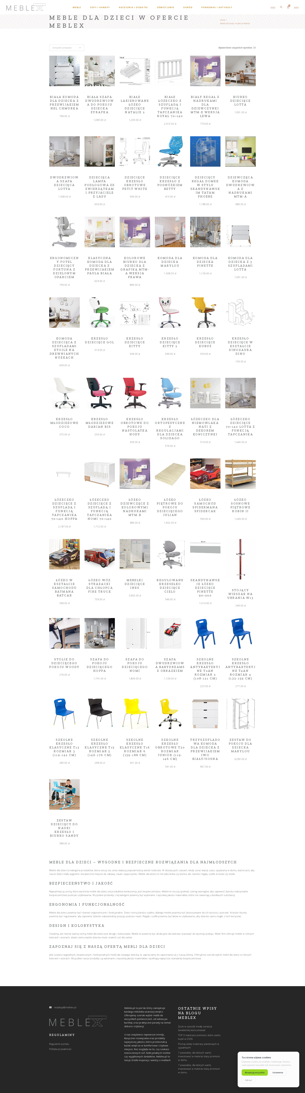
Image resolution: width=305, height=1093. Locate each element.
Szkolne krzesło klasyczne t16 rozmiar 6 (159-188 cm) (135, 747)
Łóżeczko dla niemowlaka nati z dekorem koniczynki (205, 426)
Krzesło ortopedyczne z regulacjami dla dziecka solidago (170, 428)
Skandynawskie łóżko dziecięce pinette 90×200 (205, 587)
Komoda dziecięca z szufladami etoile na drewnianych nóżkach (64, 348)
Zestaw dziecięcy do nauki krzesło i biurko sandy (64, 828)
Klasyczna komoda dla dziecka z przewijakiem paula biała (99, 265)
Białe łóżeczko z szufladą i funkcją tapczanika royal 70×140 (170, 106)
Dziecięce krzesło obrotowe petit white (135, 183)
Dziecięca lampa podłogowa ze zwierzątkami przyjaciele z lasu (100, 187)
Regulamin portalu (59, 1043)
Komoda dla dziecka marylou (170, 261)
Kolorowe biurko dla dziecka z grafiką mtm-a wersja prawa (134, 267)
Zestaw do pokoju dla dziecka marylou (240, 745)
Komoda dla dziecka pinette (205, 261)
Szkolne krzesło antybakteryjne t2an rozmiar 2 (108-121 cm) (205, 668)
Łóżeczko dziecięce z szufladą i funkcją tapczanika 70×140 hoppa (64, 509)
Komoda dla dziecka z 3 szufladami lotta (240, 263)
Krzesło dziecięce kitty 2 (170, 342)
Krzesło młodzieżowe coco (64, 423)
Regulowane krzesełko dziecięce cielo (170, 585)
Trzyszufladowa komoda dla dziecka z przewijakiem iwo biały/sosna (205, 749)
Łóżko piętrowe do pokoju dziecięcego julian (170, 507)
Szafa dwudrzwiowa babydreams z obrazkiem (170, 665)
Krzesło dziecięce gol (99, 340)
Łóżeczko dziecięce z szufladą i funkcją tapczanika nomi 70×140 (99, 509)
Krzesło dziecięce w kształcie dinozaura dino (240, 346)
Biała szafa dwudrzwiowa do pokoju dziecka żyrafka (99, 104)
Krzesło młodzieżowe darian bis (100, 423)
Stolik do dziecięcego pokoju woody (64, 663)
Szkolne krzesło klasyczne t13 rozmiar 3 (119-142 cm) (64, 747)
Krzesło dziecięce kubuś (205, 342)
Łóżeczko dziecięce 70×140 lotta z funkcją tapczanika (240, 426)
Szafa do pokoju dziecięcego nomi (135, 665)
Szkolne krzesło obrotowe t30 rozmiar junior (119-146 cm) (170, 749)
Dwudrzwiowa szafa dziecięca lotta (64, 183)
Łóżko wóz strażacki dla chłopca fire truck (99, 585)
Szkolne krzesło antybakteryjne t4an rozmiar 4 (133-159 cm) (240, 668)
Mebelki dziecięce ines (135, 584)
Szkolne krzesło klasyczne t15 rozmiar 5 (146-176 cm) (100, 747)
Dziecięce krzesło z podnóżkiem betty (170, 183)
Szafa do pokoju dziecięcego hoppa (100, 665)
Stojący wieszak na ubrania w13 (240, 594)
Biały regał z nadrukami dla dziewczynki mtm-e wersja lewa (205, 106)
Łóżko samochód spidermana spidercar (205, 505)
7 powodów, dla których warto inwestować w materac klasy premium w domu (199, 1056)
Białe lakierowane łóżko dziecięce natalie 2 (135, 104)
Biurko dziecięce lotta (240, 100)
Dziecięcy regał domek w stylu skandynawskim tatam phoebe (205, 187)
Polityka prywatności (60, 1049)
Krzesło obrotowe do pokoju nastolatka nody (135, 426)
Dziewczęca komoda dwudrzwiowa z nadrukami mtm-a (240, 187)
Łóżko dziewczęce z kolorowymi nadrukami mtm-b (135, 507)
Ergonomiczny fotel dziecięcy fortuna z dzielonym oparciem (64, 267)
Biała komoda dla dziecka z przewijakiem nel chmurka (64, 102)
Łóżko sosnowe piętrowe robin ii (240, 505)
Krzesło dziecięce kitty (135, 342)
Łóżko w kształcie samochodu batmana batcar (64, 587)
